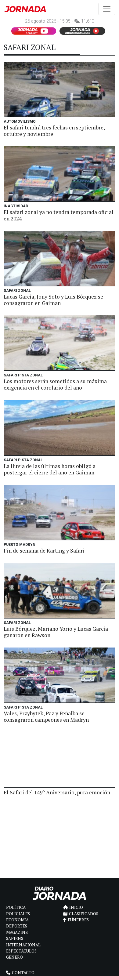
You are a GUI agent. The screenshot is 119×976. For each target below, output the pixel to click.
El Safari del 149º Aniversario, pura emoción (57, 792)
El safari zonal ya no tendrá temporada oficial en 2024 (59, 215)
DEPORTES (16, 926)
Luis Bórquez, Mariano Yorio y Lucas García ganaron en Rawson (56, 632)
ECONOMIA (17, 920)
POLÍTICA (16, 907)
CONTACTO (23, 972)
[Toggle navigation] (106, 9)
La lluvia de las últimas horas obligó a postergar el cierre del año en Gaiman (50, 469)
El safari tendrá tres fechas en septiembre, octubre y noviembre (54, 130)
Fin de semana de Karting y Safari (44, 550)
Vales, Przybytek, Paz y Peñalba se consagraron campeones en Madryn (46, 716)
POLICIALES (18, 913)
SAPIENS (14, 938)
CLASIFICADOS (83, 913)
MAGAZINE (17, 932)
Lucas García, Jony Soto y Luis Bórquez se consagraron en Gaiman (53, 300)
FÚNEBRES (78, 920)
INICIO (76, 907)
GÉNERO (14, 957)
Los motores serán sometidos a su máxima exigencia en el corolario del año (55, 384)
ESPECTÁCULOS (21, 951)
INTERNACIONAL (23, 945)
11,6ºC (87, 21)
